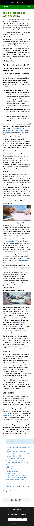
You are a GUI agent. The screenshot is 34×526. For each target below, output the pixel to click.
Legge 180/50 (10, 467)
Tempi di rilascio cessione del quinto (17, 486)
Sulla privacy (15, 524)
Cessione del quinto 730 (13, 456)
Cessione (13, 491)
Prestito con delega (12, 471)
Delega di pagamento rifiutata (15, 458)
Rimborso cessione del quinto (15, 475)
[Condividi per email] (21, 499)
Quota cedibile (10, 473)
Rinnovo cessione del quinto (15, 480)
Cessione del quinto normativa (15, 452)
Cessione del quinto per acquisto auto (18, 454)
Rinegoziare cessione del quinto (16, 477)
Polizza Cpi (9, 469)
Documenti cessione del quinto (16, 460)
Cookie (24, 524)
